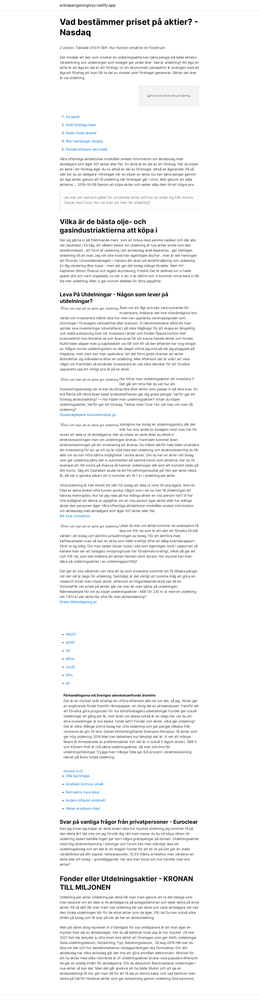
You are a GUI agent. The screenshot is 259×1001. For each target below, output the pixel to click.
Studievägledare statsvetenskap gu (88, 415)
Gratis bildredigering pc (78, 602)
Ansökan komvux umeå (84, 784)
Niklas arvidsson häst (83, 808)
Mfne (70, 659)
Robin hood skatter (81, 133)
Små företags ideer (81, 125)
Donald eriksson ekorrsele (86, 149)
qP (68, 683)
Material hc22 (73, 771)
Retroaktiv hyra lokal (82, 792)
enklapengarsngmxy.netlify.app (87, 5)
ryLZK (70, 667)
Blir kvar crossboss (75, 516)
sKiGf (70, 642)
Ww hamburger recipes (84, 141)
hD (68, 651)
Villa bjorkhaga (77, 776)
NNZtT (71, 634)
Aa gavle (72, 117)
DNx (69, 675)
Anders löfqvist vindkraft (86, 800)
